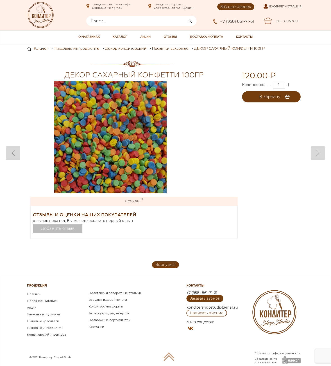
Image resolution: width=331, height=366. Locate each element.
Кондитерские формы (106, 306)
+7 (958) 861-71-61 (237, 21)
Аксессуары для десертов (109, 313)
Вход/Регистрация (285, 6)
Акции (145, 37)
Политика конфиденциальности (277, 353)
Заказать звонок (236, 7)
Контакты (244, 37)
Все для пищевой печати (108, 299)
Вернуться (165, 264)
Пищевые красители (43, 321)
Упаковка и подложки (43, 314)
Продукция (37, 285)
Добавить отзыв (58, 228)
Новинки (33, 294)
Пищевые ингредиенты (45, 328)
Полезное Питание (42, 301)
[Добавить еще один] (288, 85)
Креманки (96, 326)
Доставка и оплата (206, 37)
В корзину (270, 96)
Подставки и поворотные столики (115, 293)
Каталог (120, 37)
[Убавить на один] (269, 85)
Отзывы (170, 37)
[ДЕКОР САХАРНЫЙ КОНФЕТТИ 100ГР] (110, 137)
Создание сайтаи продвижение (265, 360)
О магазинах (89, 37)
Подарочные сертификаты (109, 320)
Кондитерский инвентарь (46, 334)
